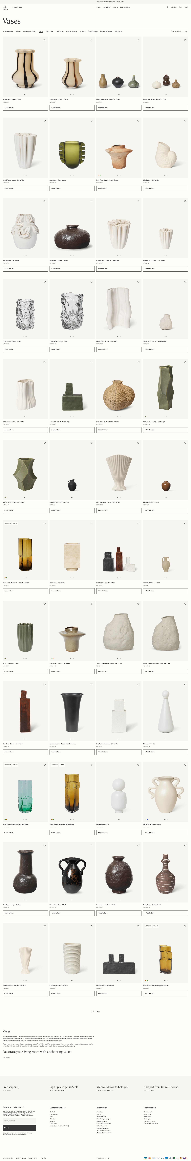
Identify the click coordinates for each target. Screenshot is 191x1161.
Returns (52, 1121)
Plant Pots (49, 31)
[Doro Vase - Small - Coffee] (72, 228)
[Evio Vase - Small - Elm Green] (72, 631)
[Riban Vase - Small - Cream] (72, 67)
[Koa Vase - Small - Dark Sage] (72, 389)
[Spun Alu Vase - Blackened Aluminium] (72, 711)
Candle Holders (71, 31)
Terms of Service (8, 1158)
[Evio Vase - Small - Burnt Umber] (118, 148)
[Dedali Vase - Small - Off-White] (165, 228)
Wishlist (173, 7)
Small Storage (93, 31)
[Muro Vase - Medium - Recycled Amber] (25, 550)
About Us (100, 1112)
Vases (41, 31)
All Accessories (8, 31)
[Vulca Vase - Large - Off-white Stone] (118, 631)
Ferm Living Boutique (103, 1119)
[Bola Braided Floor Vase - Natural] (118, 389)
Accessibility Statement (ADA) (59, 1126)
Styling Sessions (102, 1121)
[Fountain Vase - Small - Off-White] (25, 953)
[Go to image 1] (24, 94)
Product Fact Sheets (103, 1130)
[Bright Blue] (147, 819)
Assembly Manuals (103, 1128)
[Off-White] (147, 417)
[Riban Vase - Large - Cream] (25, 67)
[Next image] (46, 67)
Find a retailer (54, 1114)
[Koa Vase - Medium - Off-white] (118, 711)
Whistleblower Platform (104, 1133)
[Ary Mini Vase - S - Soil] (165, 470)
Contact (52, 1112)
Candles (82, 31)
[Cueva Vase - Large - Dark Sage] (165, 389)
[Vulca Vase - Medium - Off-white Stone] (165, 631)
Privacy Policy (8, 1134)
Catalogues (147, 1119)
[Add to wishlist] (44, 40)
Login (186, 7)
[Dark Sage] (146, 417)
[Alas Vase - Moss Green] (72, 148)
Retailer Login (148, 1112)
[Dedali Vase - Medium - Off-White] (118, 228)
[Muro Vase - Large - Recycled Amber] (72, 792)
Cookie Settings (21, 1158)
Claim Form (53, 1123)
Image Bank (147, 1114)
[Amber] (5, 578)
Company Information (151, 1123)
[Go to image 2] (119, 94)
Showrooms (148, 1116)
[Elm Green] (100, 175)
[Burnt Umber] (99, 175)
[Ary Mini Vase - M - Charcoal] (72, 470)
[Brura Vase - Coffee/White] (165, 872)
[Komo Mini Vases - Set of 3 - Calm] (118, 67)
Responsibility (101, 1116)
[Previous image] (5, 67)
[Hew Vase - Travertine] (72, 550)
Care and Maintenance (104, 1123)
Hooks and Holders (29, 31)
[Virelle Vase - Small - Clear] (25, 309)
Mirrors (18, 31)
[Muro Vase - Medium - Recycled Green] (25, 792)
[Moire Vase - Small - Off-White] (25, 389)
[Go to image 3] (73, 94)
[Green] (7, 578)
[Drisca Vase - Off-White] (25, 228)
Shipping (52, 1119)
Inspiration (106, 7)
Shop (98, 7)
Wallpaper (118, 31)
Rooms (115, 7)
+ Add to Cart (8, 108)
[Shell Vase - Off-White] (165, 148)
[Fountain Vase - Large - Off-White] (118, 470)
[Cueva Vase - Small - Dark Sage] (25, 470)
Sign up (7, 1128)
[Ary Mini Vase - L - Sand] (165, 550)
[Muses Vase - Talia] (118, 792)
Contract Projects (149, 1121)
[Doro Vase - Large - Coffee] (25, 872)
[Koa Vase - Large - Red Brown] (25, 711)
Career (99, 1114)
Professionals (125, 7)
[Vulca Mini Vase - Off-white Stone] (165, 309)
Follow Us (43, 1158)
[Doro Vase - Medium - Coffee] (118, 872)
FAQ (51, 1116)
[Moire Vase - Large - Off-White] (118, 309)
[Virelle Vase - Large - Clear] (72, 309)
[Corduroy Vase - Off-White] (72, 953)
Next (98, 1011)
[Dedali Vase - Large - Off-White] (25, 148)
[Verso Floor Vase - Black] (72, 872)
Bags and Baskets (106, 31)
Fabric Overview (102, 1126)
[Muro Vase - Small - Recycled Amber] (165, 953)
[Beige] (146, 819)
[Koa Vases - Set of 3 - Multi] (118, 550)
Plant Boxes (60, 31)
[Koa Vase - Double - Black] (118, 953)
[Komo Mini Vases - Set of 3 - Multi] (165, 67)
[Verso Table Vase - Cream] (165, 792)
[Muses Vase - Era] (165, 711)
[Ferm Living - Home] (5, 7)
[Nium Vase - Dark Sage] (25, 631)
